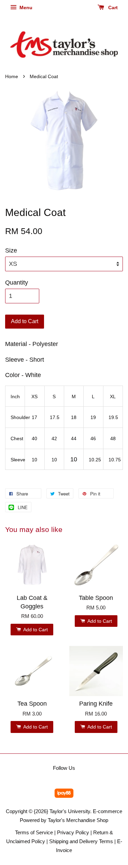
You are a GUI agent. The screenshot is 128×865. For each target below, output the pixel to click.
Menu (25, 7)
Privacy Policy (73, 832)
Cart (112, 7)
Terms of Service (34, 832)
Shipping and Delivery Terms (81, 841)
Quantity (16, 282)
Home (11, 76)
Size (11, 250)
